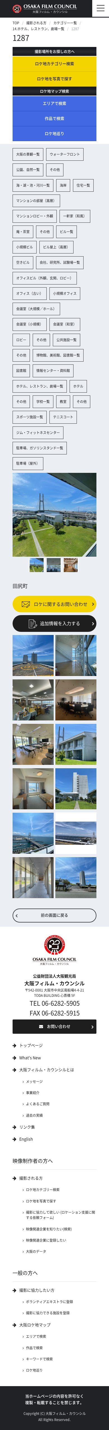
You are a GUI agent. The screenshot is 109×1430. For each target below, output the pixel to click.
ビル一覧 (66, 231)
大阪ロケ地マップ (35, 1325)
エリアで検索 (54, 103)
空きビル (23, 262)
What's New (30, 1058)
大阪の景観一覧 (28, 154)
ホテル (78, 386)
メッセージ (34, 1081)
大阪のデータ (36, 1251)
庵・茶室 (23, 231)
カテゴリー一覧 (65, 23)
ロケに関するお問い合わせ (60, 604)
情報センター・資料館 (53, 370)
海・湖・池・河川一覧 (33, 185)
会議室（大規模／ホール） (36, 308)
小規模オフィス (65, 293)
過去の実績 (34, 1115)
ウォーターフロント (65, 154)
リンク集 (27, 1127)
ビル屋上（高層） (56, 247)
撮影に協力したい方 (36, 1290)
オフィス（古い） (29, 293)
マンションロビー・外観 (34, 216)
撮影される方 (36, 23)
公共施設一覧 (66, 340)
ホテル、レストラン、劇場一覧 (39, 386)
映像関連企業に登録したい (46, 1240)
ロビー (21, 340)
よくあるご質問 (37, 1104)
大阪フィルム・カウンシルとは (46, 1070)
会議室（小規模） (29, 324)
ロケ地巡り (54, 134)
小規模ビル (24, 247)
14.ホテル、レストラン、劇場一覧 (38, 28)
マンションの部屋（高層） (36, 200)
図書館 (21, 370)
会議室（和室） (65, 324)
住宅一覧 (83, 185)
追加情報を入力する (60, 623)
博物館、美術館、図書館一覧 (58, 355)
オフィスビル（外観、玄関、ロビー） (44, 278)
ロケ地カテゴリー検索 (54, 64)
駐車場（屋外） (28, 463)
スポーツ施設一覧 (29, 417)
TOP (16, 23)
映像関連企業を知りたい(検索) (49, 1229)
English (26, 1139)
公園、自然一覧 (28, 169)
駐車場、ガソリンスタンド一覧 (39, 448)
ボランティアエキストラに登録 (49, 1301)
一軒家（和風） (75, 216)
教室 (63, 401)
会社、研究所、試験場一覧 (60, 262)
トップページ (31, 1045)
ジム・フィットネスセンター (38, 432)
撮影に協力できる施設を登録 (48, 1313)
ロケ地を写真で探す (54, 79)
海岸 (63, 185)
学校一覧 (43, 401)
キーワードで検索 (39, 1359)
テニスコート (63, 417)
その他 (55, 169)
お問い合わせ (58, 1026)
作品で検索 (54, 118)
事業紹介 (32, 1092)
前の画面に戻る (54, 915)
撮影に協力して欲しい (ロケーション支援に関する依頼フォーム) (60, 1215)
